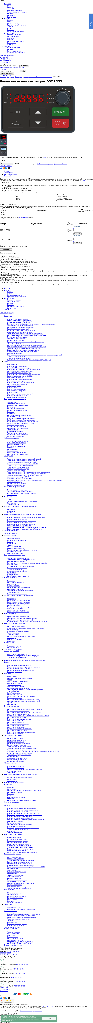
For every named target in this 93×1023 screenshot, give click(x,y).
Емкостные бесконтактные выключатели (21, 916)
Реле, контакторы (13, 564)
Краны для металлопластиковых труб (20, 394)
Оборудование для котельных (17, 758)
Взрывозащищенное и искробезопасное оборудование (22, 514)
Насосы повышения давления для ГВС (20, 670)
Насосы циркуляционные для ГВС (18, 668)
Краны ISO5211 (12, 364)
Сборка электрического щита (17, 12)
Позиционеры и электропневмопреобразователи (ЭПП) (26, 867)
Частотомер (11, 412)
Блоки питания (12, 677)
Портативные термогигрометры (18, 711)
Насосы (6, 662)
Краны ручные (12, 387)
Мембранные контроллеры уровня (19, 846)
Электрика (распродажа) (15, 343)
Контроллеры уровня (14, 837)
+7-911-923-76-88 (22, 965)
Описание (7, 171)
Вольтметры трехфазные (15, 408)
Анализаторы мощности (15, 425)
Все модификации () (10, 174)
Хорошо (49, 1018)
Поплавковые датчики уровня (17, 842)
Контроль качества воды (12, 927)
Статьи (9, 22)
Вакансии (10, 30)
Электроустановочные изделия (14, 555)
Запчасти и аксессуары (15, 833)
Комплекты (11, 511)
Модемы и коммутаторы (15, 608)
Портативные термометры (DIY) (18, 654)
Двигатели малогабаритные (16, 896)
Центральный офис (13, 48)
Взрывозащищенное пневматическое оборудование (25, 529)
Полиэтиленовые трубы (15, 444)
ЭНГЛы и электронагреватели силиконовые (22, 501)
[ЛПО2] (3, 144)
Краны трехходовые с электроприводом (20, 382)
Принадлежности (13, 647)
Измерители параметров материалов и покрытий (20, 774)
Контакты (7, 310)
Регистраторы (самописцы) (16, 759)
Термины (10, 26)
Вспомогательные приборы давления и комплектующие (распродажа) (31, 324)
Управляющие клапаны (15, 876)
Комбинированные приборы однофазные (21, 418)
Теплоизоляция (12, 451)
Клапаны (7, 805)
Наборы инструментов (15, 792)
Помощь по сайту (9, 298)
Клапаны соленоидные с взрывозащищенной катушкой (26, 517)
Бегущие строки (12, 937)
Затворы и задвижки (14, 386)
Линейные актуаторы (14, 902)
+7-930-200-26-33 (19, 973)
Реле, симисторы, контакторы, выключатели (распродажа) (26, 347)
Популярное (11, 15)
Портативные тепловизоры (16, 717)
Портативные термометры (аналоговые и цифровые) (25, 709)
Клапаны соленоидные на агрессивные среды (23, 813)
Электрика (18, 77)
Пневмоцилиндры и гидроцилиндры (19, 863)
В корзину (77, 233)
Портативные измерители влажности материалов (24, 712)
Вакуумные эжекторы (14, 885)
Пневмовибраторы (13, 868)
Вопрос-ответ (11, 43)
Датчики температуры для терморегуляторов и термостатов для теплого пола (33, 751)
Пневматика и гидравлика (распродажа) (20, 327)
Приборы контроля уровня (13, 834)
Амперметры (11, 402)
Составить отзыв (6, 164)
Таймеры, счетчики (10, 763)
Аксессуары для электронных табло (19, 943)
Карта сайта (4, 991)
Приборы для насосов (14, 672)
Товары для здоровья (11, 530)
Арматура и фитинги (10, 535)
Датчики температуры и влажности (19, 755)
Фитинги (10, 545)
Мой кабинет (4, 57)
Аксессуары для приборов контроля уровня (22, 852)
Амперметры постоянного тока (17, 405)
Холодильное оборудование (13, 649)
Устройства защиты (13, 693)
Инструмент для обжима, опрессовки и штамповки (24, 790)
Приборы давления (10, 577)
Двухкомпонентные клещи (16, 797)
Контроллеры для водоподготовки (18, 603)
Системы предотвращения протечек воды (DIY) (23, 656)
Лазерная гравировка (14, 10)
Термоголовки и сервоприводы (17, 829)
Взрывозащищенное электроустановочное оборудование (26, 527)
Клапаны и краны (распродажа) (18, 319)
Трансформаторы (13, 691)
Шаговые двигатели (14, 893)
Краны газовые (12, 392)
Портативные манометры (16, 582)
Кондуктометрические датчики (17, 841)
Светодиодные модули (15, 940)
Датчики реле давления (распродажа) (20, 325)
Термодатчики (8, 456)
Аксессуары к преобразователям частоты (38, 77)
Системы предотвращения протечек (19, 824)
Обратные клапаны (13, 538)
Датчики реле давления (15, 589)
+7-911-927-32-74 (16, 977)
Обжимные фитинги (14, 547)
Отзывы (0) (7, 176)
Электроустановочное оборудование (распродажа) (24, 345)
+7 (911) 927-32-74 (49, 1006)
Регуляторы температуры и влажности (20, 753)
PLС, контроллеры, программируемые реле (18, 595)
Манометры (11, 581)
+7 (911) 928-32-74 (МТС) (8, 954)
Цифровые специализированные (18, 743)
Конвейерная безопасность (16, 925)
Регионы (10, 49)
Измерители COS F (13, 417)
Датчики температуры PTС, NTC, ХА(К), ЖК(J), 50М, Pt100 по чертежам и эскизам (34, 480)
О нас (9, 28)
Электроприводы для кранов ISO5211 (20, 371)
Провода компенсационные (16, 483)
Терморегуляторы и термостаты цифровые (22, 748)
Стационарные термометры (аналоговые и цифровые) (25, 628)
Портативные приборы (11, 706)
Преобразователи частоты (16, 694)
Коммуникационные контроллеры (18, 602)
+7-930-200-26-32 (19, 986)
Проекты (10, 7)
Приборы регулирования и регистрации (20, 883)
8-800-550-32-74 (5, 60)
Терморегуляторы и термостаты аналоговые (22, 750)
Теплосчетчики (12, 495)
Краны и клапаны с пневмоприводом (19, 862)
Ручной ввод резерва (14, 683)
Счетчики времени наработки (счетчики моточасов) (24, 769)
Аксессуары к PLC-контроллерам (18, 600)
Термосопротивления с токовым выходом (21, 462)
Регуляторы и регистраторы (13, 735)
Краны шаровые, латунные (16, 391)
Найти (23, 71)
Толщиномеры (12, 781)
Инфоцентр (7, 290)
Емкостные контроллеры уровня (18, 844)
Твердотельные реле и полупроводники (20, 566)
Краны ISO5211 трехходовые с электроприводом (23, 369)
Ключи (9, 795)
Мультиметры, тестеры (15, 431)
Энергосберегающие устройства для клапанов (23, 828)
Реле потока (8, 904)
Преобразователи (10, 613)
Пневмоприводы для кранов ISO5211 (20, 376)
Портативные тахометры (15, 733)
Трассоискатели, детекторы (16, 433)
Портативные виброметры (16, 727)
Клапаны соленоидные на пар (17, 811)
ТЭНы (9, 500)
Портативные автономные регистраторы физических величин (28, 716)
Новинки (10, 13)
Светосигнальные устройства (17, 568)
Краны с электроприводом (16, 381)
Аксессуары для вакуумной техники (19, 888)
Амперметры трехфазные (16, 404)
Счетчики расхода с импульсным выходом (21, 493)
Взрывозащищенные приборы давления (21, 524)
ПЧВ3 (44, 157)
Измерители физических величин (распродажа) (23, 350)
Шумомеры (11, 641)
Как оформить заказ (14, 35)
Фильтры (10, 542)
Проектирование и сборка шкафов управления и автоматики (24, 660)
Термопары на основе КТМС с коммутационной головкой (26, 473)
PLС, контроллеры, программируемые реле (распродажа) (26, 335)
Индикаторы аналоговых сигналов (19, 415)
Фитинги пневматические (15, 548)
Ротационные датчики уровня (17, 839)
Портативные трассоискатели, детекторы (21, 732)
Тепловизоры (11, 638)
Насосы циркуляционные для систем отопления (23, 667)
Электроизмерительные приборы (15, 399)
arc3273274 (4, 987)
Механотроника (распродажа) (17, 337)
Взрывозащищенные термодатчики (19, 526)
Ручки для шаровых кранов (16, 397)
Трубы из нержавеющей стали (17, 441)
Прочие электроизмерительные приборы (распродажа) (25, 342)
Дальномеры (11, 789)
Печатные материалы (14, 295)
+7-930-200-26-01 (18, 969)
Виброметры (11, 779)
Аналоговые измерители (15, 436)
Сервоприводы (12, 894)
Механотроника (9, 889)
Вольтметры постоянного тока (17, 410)
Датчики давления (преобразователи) (20, 590)
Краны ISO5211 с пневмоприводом (19, 373)
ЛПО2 (3, 214)
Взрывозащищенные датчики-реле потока (21, 521)
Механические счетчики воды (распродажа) (22, 351)
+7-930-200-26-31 (20, 982)
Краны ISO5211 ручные (15, 377)
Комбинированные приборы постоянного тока (22, 421)
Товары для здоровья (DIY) (16, 657)
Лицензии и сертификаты (15, 31)
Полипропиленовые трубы (16, 446)
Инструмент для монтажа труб (17, 454)
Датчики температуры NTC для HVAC (20, 478)
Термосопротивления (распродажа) (19, 358)
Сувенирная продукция (11, 802)
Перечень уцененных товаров (14, 782)
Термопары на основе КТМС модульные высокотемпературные (28, 472)
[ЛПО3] (3, 155)
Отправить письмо (17, 67)
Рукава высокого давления (16, 452)
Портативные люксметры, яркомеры (19, 719)
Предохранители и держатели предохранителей (23, 701)
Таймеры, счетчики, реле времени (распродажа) (23, 348)
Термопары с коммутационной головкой (20, 465)
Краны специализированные (17, 395)
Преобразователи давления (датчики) (20, 620)
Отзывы (10, 44)
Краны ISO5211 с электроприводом (19, 368)
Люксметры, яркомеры (15, 639)
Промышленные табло (15, 938)
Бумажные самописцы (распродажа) (19, 332)
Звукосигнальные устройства (17, 571)
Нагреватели (8, 496)
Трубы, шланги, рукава (11, 438)
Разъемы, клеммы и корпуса (16, 561)
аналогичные (23, 217)
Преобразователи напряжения (17, 428)
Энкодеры (10, 920)
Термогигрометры (13, 633)
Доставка (10, 38)
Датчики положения (10, 911)
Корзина (6, 75)
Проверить (24, 66)
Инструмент (8, 784)
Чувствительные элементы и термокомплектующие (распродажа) (29, 360)
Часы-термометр (13, 933)
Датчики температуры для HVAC (18, 477)
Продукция (3, 69)
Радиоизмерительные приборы (17, 434)
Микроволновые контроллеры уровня (20, 849)
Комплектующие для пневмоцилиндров (20, 865)
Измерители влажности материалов (19, 777)
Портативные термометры (16, 626)
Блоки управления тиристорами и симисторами (23, 699)
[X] (9, 168)
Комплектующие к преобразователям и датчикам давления (27, 621)
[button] (91, 21)
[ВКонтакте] (1, 168)
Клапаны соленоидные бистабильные (20, 818)
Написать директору (14, 51)
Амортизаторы (12, 870)
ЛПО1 (3, 212)
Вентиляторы (11, 573)
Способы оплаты (13, 36)
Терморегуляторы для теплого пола (19, 746)
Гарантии (10, 39)
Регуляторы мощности (14, 698)
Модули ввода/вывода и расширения (19, 607)
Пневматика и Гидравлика (12, 854)
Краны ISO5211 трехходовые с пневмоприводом (23, 374)
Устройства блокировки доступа (18, 576)
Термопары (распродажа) (16, 356)
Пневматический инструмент (17, 880)
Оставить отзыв (6, 249)
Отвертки (10, 794)
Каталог (10, 5)
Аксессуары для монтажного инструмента (21, 800)
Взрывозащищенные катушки (17, 519)
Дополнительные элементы (16, 881)
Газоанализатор (12, 630)
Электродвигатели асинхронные (18, 688)
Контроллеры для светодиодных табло (20, 942)
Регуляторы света (13, 756)
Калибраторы (11, 704)
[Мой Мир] (6, 168)
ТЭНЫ (9, 680)
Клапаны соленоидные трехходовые (19, 816)
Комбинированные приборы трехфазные (21, 420)
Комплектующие (12, 574)
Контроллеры (11, 599)
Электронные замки (10, 643)
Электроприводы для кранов (17, 384)
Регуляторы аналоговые (15, 761)
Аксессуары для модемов (16, 610)
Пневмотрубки (12, 449)
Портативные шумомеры (15, 720)
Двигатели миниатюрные (15, 686)
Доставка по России (60, 164)
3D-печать (10, 8)
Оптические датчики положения (18, 919)
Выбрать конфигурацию (45, 164)
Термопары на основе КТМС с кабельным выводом (24, 475)
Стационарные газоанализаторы (18, 631)
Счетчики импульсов (14, 771)
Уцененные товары (10, 534)
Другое (9, 703)
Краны (6, 361)
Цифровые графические (15, 742)
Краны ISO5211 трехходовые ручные (19, 379)
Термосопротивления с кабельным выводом (22, 460)
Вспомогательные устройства (17, 594)
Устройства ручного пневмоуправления (20, 860)
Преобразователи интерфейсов (18, 612)
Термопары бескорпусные (16, 470)
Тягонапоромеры (13, 592)
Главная (3, 77)
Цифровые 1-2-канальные (16, 738)
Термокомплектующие (14, 482)
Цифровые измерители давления (18, 587)
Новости (10, 20)
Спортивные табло (13, 932)
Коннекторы (11, 831)
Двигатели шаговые (14, 685)
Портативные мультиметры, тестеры (19, 729)
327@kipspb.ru (5, 62)
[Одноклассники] (4, 168)
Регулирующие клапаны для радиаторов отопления (24, 815)
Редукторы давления (14, 551)
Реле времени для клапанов (16, 826)
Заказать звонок (5, 67)
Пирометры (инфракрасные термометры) (21, 636)
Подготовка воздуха (14, 857)
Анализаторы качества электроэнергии (20, 423)
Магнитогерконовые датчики (17, 924)
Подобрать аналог (7, 73)
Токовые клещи (12, 430)
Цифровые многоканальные (16, 740)
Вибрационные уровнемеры (16, 850)
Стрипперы (11, 799)
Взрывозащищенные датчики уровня (19, 522)
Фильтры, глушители (14, 878)
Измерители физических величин (15, 623)
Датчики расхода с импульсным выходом (21, 909)
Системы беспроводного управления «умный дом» (21, 506)
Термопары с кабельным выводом (19, 467)
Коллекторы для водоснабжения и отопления (22, 550)
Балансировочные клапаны (16, 540)
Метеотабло (11, 935)
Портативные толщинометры (17, 725)
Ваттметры (11, 413)
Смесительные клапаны (15, 821)
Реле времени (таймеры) (15, 766)
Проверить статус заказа (15, 41)
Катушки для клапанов (14, 823)
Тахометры (11, 773)
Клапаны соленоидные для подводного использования (26, 820)
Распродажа (11, 17)
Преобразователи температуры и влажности (22, 618)
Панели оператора (13, 605)
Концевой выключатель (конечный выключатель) (23, 914)
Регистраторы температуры (16, 745)
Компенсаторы (12, 543)
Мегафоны (11, 787)
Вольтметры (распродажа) (16, 340)
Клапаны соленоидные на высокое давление (22, 810)
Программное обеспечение (16, 25)
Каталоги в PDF (12, 23)
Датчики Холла (12, 922)
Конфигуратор (8, 172)
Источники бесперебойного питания (19, 678)
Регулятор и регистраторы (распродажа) (21, 330)
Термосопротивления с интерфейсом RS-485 (22, 464)
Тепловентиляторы (13, 504)
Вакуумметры (11, 584)
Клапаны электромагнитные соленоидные (21, 808)
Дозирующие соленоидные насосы (19, 665)
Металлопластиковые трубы (16, 443)
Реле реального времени (15, 768)
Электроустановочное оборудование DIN (21, 560)
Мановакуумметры (13, 586)
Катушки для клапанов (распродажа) (19, 321)
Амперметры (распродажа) (16, 338)
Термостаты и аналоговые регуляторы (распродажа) (25, 334)
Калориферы (11, 503)
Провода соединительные (16, 485)
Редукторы (11, 901)
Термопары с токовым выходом (18, 469)
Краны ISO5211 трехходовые (17, 366)
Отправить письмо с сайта (16, 52)
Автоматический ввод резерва (17, 681)
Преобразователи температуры (18, 616)
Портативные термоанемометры (18, 714)
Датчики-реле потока (14, 907)
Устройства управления (15, 569)
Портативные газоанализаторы (18, 724)
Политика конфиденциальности (31, 1011)
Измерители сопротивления (16, 426)
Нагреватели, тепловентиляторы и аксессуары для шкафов (27, 563)
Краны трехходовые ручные (16, 389)
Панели (9, 513)
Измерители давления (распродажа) (19, 322)
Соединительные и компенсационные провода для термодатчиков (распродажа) (34, 355)
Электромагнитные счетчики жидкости (20, 491)
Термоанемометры (13, 634)
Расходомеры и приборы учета (14, 487)
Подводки (10, 447)
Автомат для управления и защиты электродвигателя (25, 690)
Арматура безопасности (15, 553)
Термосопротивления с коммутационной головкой (24, 459)
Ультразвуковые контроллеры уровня (20, 847)
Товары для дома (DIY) (11, 651)
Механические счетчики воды (17, 490)
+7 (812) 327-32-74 (6, 59)
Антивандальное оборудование (18, 558)
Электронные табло (10, 929)
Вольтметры (11, 407)
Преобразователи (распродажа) (18, 329)
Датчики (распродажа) (14, 353)
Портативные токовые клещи (17, 730)
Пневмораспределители (15, 859)
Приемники (11, 509)
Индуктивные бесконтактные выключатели (21, 917)
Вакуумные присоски (14, 886)
